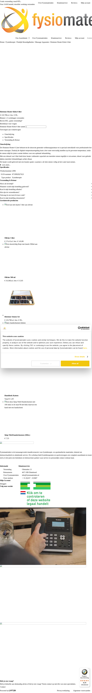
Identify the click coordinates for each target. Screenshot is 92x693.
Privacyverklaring (63, 691)
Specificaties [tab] (8, 137)
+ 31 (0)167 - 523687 (29, 478)
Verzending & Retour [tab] (12, 140)
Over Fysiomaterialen (45, 3)
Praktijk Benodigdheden (25, 42)
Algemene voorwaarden (81, 691)
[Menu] (88, 669)
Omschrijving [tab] (9, 134)
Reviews (74, 3)
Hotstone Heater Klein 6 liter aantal (12, 127)
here (85, 348)
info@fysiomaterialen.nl (30, 475)
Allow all (75, 363)
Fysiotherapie (10, 42)
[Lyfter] (12, 691)
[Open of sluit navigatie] (0, 38)
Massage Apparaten (42, 42)
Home (2, 42)
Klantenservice (62, 3)
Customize (44, 363)
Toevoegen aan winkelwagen (10, 130)
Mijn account (85, 3)
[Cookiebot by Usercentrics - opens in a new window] (79, 328)
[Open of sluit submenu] (29, 38)
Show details (80, 357)
